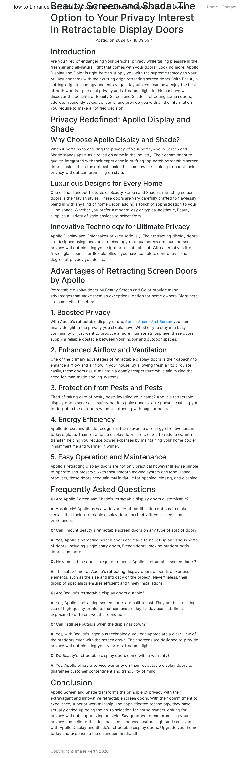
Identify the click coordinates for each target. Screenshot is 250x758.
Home (212, 6)
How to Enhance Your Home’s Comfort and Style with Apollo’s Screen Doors (98, 7)
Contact (229, 6)
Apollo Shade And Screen (148, 321)
